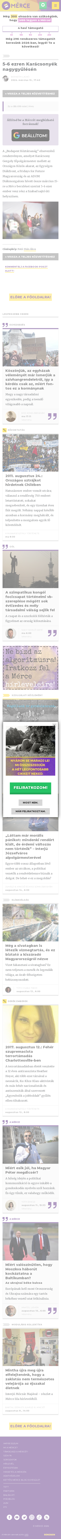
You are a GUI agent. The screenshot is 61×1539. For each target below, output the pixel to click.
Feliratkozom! (30, 787)
